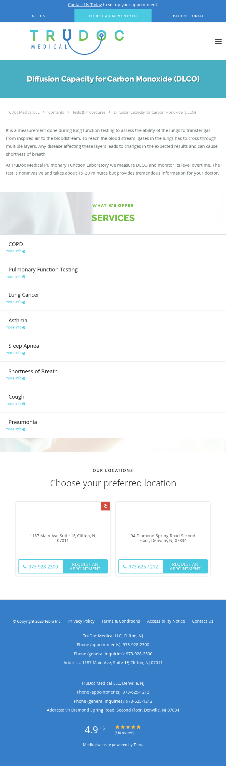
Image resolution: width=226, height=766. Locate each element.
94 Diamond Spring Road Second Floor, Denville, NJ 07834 (163, 538)
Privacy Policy (81, 621)
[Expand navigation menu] (218, 41)
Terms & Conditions (121, 621)
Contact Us (202, 621)
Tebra (138, 744)
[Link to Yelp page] (105, 506)
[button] (112, 16)
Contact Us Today (85, 4)
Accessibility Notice (166, 621)
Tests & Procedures (89, 112)
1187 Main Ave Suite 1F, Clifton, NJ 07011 (63, 538)
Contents (56, 112)
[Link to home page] (105, 41)
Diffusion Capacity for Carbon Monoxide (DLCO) (155, 112)
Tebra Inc (52, 621)
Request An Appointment (85, 566)
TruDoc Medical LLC (23, 112)
